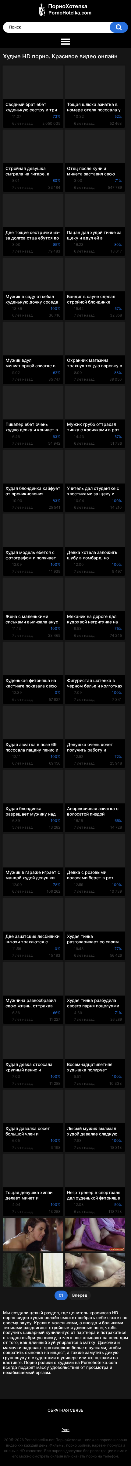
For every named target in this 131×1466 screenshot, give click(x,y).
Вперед (79, 1295)
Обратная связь (65, 1410)
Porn (65, 1429)
